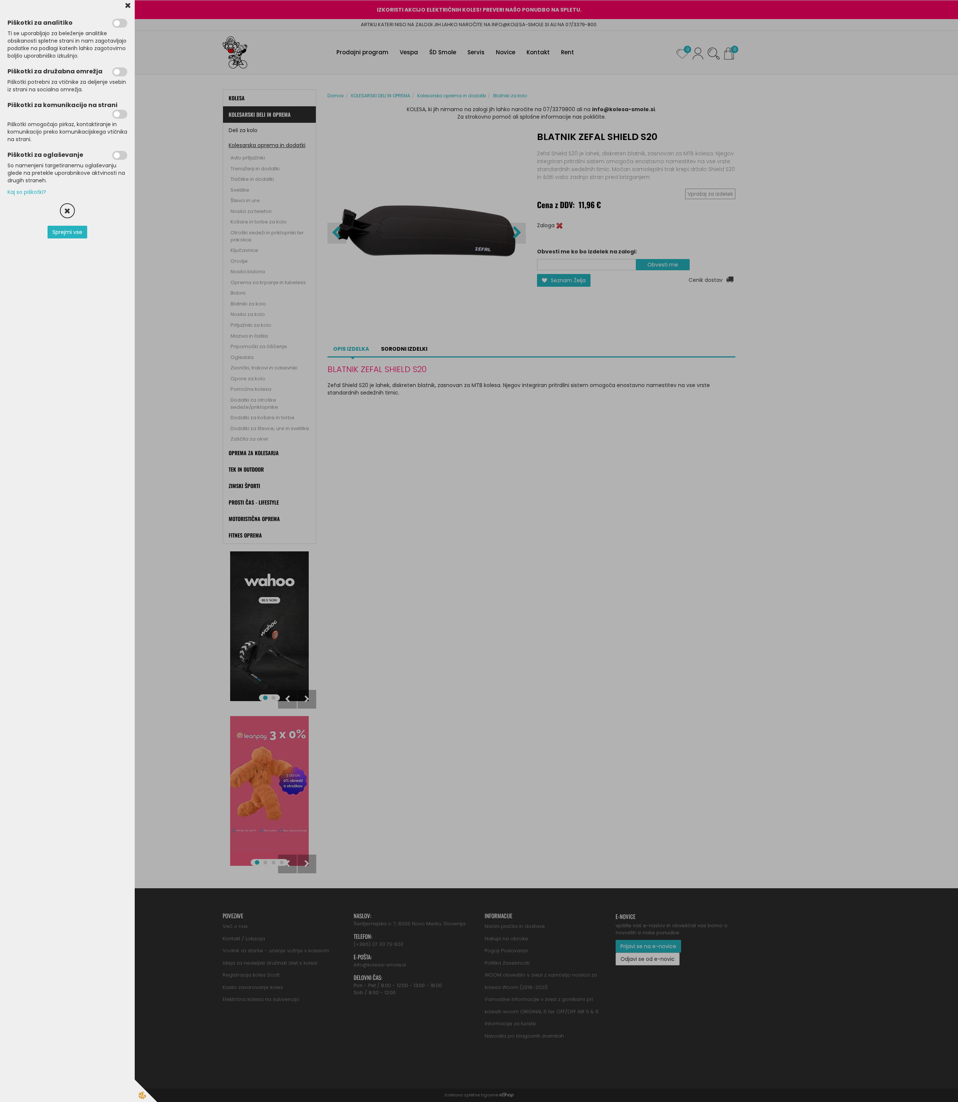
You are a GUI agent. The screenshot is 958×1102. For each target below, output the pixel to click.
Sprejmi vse (67, 232)
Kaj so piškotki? (26, 192)
